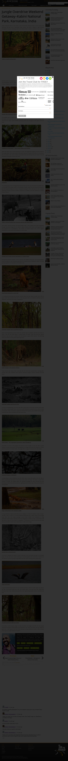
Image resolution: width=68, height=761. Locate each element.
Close (53, 77)
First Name (34, 110)
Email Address (34, 106)
